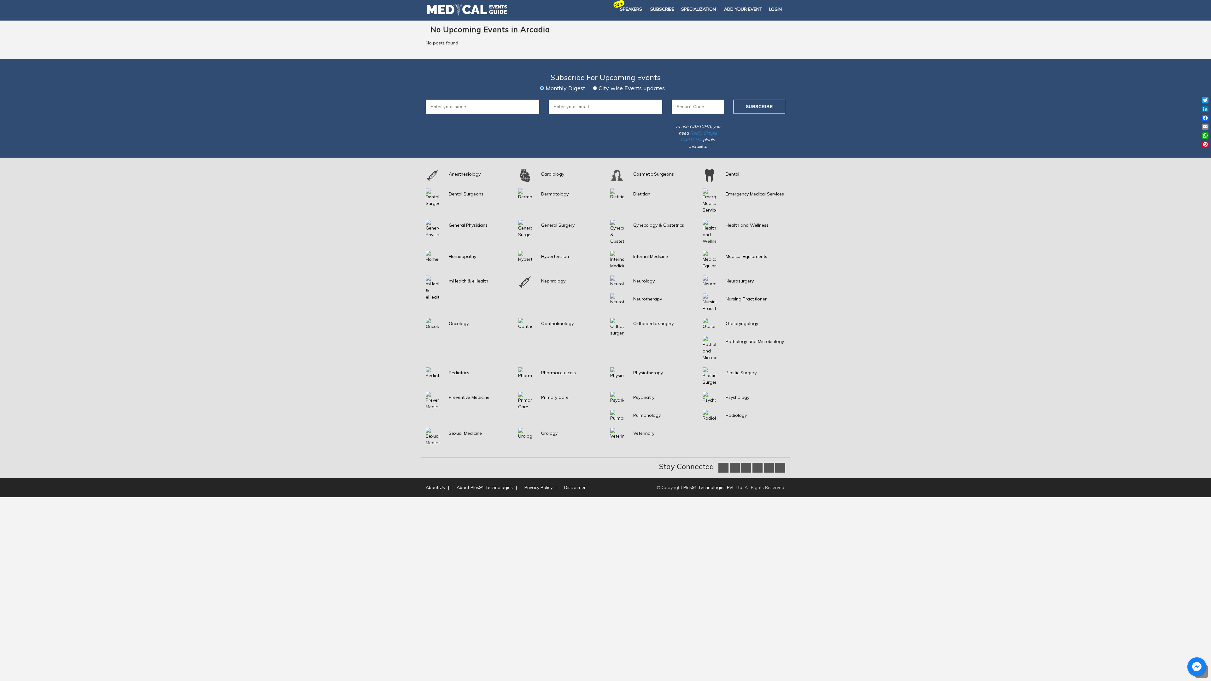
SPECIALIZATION (698, 9)
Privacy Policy (538, 487)
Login (775, 9)
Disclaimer (575, 487)
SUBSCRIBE (662, 9)
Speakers (631, 9)
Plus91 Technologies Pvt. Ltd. (713, 487)
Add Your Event (743, 9)
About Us (435, 487)
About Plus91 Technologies (485, 487)
